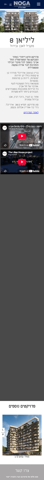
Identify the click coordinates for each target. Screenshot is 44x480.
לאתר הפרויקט (31, 112)
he (10, 4)
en (5, 4)
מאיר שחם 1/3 (22, 457)
